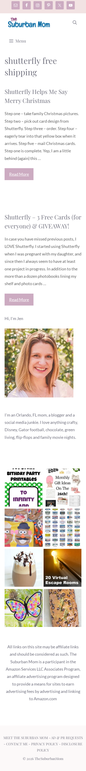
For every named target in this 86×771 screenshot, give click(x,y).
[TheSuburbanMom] (29, 22)
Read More (19, 174)
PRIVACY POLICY (44, 744)
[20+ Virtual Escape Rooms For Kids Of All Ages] (63, 569)
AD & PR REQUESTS (67, 737)
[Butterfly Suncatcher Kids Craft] (24, 609)
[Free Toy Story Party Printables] (24, 488)
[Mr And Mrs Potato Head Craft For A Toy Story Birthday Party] (24, 529)
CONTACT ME (17, 744)
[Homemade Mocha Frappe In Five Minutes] (24, 569)
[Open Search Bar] (75, 22)
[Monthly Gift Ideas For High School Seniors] (63, 488)
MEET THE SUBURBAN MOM (25, 737)
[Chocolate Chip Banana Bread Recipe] (63, 609)
